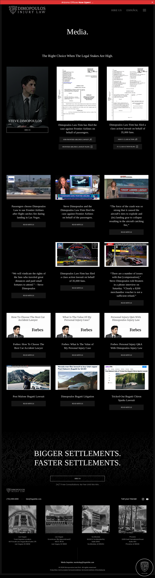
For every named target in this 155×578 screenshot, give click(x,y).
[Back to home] (27, 10)
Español (132, 10)
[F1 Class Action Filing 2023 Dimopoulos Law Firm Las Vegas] (77, 93)
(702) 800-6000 (13, 499)
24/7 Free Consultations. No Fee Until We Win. (77, 484)
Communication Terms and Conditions (69, 570)
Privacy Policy (53, 570)
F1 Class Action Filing (126, 147)
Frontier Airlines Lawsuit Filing (76, 147)
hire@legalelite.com (33, 499)
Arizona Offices (77, 2)
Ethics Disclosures (100, 570)
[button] (144, 10)
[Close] (152, 2)
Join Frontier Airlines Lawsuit (76, 139)
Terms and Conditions (88, 570)
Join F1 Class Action (126, 139)
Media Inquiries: (77, 562)
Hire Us (116, 10)
